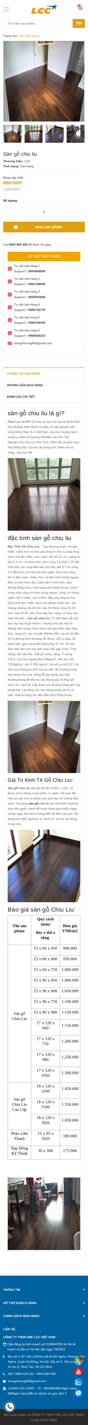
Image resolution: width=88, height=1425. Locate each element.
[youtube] (78, 1371)
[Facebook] (78, 1393)
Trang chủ (10, 36)
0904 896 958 (46, 1373)
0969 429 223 (24, 1373)
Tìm (79, 23)
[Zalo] (78, 1382)
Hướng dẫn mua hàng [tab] (25, 385)
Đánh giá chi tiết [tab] (21, 396)
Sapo (53, 1420)
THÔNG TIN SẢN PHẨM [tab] (23, 373)
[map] (78, 1361)
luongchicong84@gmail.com (27, 1381)
